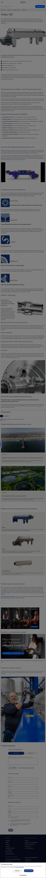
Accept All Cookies (29, 870)
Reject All (17, 870)
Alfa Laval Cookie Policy (19, 867)
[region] (23, 870)
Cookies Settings (23, 875)
